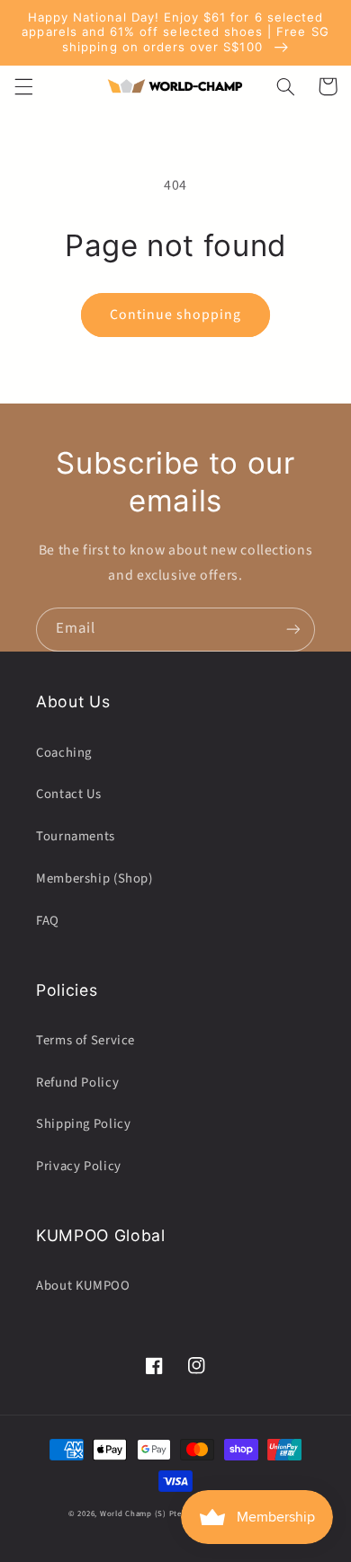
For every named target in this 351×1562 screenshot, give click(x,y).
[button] (23, 86)
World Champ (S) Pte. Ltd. (151, 1514)
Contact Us (68, 794)
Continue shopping (176, 314)
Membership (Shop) (94, 878)
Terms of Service (85, 1040)
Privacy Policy (79, 1166)
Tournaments (75, 836)
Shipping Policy (83, 1123)
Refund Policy (77, 1082)
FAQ (47, 920)
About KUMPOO (83, 1285)
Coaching (64, 752)
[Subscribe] (293, 630)
